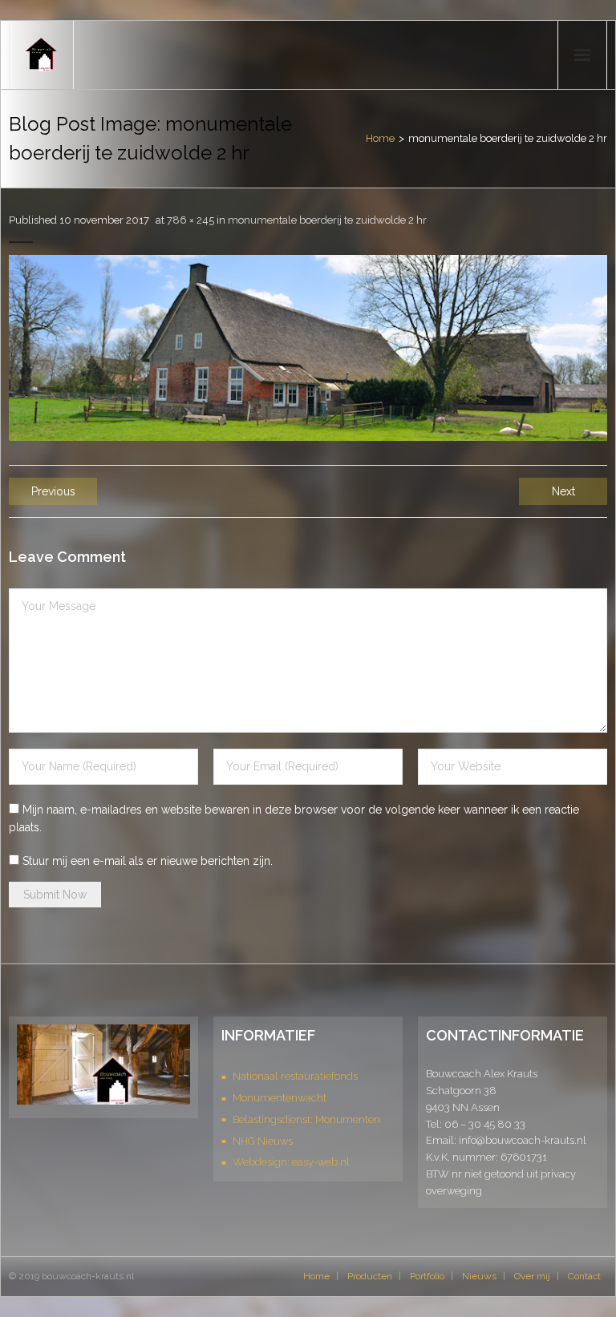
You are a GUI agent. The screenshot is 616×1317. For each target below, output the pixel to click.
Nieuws (479, 1276)
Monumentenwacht (279, 1098)
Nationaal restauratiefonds (295, 1076)
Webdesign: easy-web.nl (291, 1162)
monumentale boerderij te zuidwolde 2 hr (327, 220)
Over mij (532, 1276)
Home (380, 138)
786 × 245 (190, 220)
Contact (584, 1276)
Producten (369, 1276)
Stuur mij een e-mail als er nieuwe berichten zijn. (147, 860)
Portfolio (427, 1276)
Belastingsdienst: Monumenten (306, 1119)
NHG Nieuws (263, 1141)
